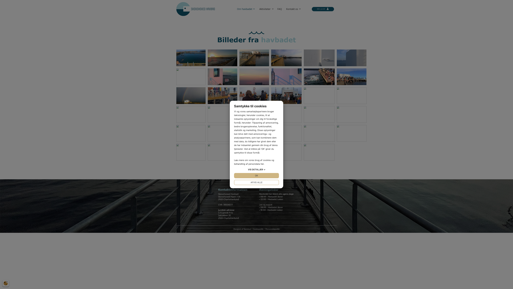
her (262, 164)
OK (256, 175)
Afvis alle (257, 182)
